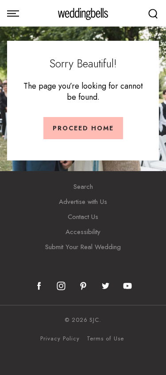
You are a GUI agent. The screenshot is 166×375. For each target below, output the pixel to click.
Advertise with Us (83, 202)
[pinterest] (83, 285)
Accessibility (83, 232)
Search (83, 186)
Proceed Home (83, 128)
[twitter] (105, 285)
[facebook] (39, 285)
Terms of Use (105, 338)
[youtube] (127, 285)
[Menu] (13, 14)
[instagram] (61, 285)
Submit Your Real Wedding (83, 247)
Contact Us (83, 217)
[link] (83, 13)
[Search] (153, 14)
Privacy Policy (59, 338)
